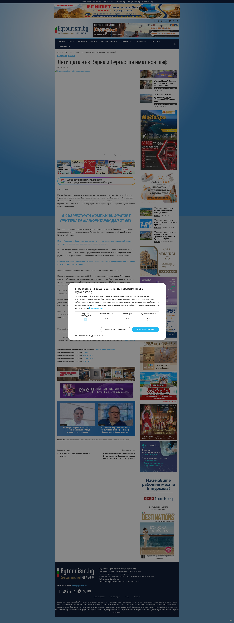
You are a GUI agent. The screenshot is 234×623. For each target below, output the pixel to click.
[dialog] (117, 311)
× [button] (162, 285)
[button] (89, 335)
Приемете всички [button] (145, 329)
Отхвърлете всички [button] (115, 329)
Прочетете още (96, 308)
